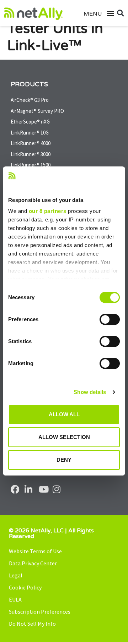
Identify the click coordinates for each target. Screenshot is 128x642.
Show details (90, 392)
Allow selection (64, 437)
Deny (64, 460)
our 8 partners (47, 211)
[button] (107, 13)
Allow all (64, 414)
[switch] (110, 319)
